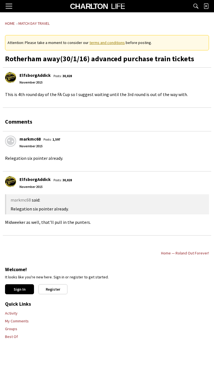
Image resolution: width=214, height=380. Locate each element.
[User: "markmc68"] (10, 141)
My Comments (17, 320)
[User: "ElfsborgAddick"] (10, 77)
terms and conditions (107, 42)
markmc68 (30, 139)
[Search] (196, 6)
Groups (11, 328)
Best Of (11, 336)
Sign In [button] (20, 289)
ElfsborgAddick (35, 75)
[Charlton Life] (97, 6)
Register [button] (53, 289)
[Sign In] (206, 6)
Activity (11, 313)
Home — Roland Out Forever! (185, 253)
